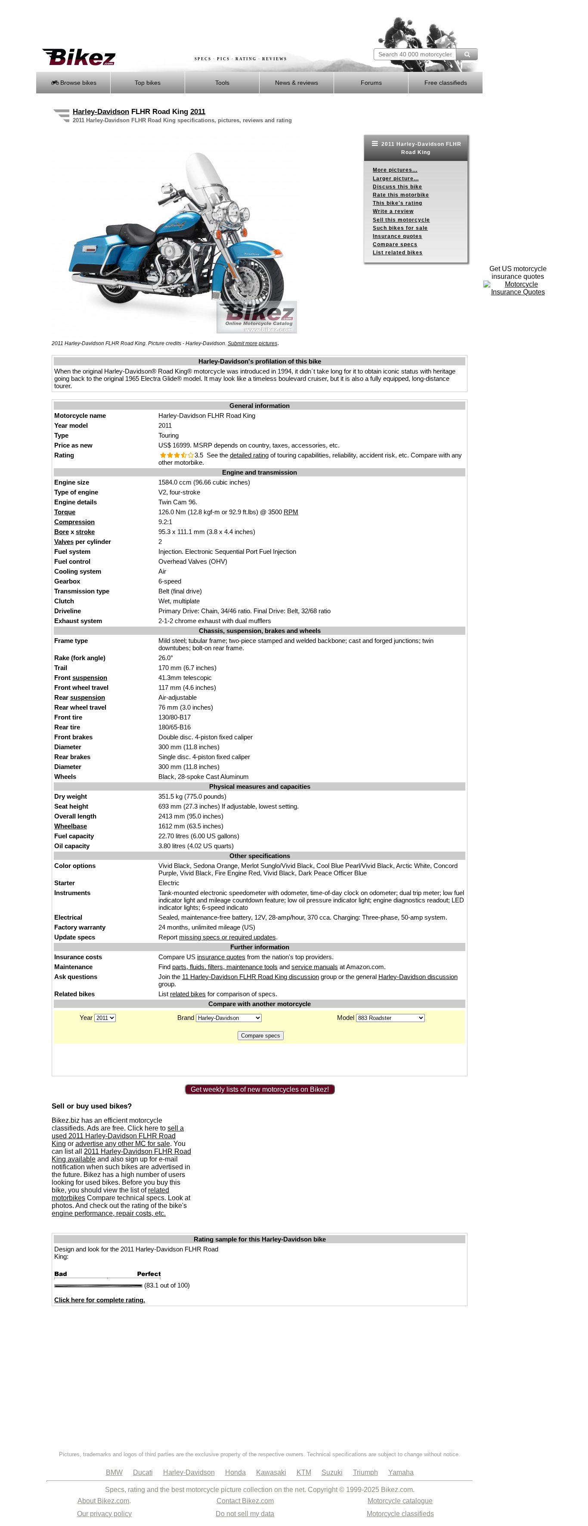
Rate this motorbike (401, 195)
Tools (222, 82)
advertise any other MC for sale (122, 1143)
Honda (235, 1472)
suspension (89, 677)
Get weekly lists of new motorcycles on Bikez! (260, 1089)
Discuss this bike (397, 187)
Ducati (143, 1472)
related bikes (188, 994)
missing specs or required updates (227, 937)
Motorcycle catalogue (400, 1500)
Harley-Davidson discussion (418, 976)
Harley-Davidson (101, 112)
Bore (61, 531)
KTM (304, 1472)
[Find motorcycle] (467, 54)
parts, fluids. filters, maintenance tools (225, 966)
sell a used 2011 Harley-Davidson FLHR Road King (118, 1135)
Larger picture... (396, 179)
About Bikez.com (103, 1500)
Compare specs (395, 244)
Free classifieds (445, 82)
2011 (197, 112)
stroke (85, 531)
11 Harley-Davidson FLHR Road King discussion (250, 976)
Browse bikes (77, 82)
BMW (114, 1472)
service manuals (314, 966)
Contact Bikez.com (245, 1500)
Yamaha (401, 1472)
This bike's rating (397, 203)
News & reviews (296, 82)
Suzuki (332, 1472)
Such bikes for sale (400, 228)
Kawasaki (271, 1472)
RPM (291, 512)
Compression (74, 521)
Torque (64, 512)
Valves (64, 541)
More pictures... (395, 170)
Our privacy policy (104, 1513)
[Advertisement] (192, 24)
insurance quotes (221, 957)
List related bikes (398, 253)
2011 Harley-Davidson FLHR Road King (420, 148)
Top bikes (148, 82)
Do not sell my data (245, 1513)
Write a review (393, 211)
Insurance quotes (397, 236)
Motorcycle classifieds (400, 1513)
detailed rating (249, 455)
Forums (371, 82)
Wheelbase (70, 826)
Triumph (365, 1472)
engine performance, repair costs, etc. (109, 1213)
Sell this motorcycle (401, 220)
